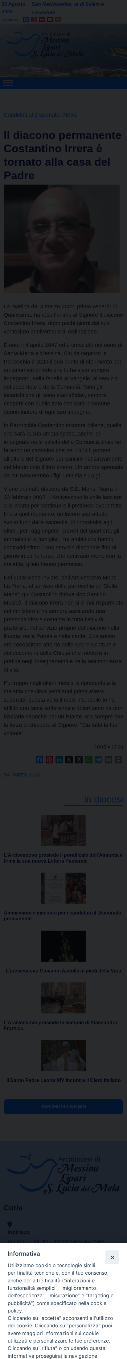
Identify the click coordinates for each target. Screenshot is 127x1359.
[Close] (112, 1257)
